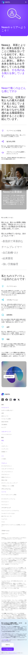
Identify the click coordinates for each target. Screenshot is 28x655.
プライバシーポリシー (12, 652)
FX (2, 443)
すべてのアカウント (6, 466)
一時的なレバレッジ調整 (7, 486)
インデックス (4, 449)
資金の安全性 (4, 421)
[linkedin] (2, 399)
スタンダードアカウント (7, 468)
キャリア (3, 427)
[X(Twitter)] (19, 399)
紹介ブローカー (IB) (6, 516)
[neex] (5, 2)
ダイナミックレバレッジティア (9, 483)
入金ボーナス (4, 533)
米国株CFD (4, 451)
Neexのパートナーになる (8, 513)
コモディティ (4, 446)
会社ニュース (4, 416)
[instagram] (10, 399)
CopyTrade (4, 519)
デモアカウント (5, 474)
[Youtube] (14, 399)
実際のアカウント (6, 477)
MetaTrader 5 (4, 504)
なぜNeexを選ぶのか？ (7, 410)
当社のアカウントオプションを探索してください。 (13, 525)
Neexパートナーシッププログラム (10, 510)
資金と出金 (4, 480)
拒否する (8, 644)
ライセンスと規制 (6, 419)
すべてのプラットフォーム (8, 499)
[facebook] (6, 399)
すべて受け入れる (8, 649)
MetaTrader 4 (5, 501)
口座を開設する (9, 376)
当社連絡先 (4, 424)
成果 (2, 413)
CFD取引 (3, 459)
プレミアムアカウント (7, 471)
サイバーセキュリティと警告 (8, 494)
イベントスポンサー (6, 434)
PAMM (3, 522)
